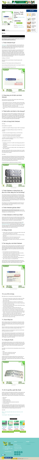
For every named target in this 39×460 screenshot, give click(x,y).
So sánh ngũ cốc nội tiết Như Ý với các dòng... (34, 26)
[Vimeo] (19, 454)
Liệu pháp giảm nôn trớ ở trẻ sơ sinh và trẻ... (33, 19)
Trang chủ (5, 5)
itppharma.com (26, 458)
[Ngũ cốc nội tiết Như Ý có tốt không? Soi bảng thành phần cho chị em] (29, 30)
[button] (36, 5)
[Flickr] (17, 452)
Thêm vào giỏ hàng (5, 431)
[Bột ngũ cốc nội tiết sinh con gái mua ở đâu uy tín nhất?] (29, 23)
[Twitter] (17, 454)
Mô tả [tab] (3, 30)
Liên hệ (4, 7)
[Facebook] (15, 452)
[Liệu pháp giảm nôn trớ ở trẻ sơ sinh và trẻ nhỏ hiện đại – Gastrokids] (29, 19)
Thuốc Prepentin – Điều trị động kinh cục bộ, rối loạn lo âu (11, 414)
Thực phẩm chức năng (26, 5)
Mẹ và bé (32, 5)
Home (3, 10)
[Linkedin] (21, 452)
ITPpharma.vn (29, 444)
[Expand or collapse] (14, 36)
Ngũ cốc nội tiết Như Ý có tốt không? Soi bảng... (34, 30)
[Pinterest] (15, 454)
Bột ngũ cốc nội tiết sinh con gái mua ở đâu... (34, 23)
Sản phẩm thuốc (18, 5)
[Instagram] (19, 452)
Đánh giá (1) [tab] (7, 30)
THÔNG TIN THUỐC (11, 5)
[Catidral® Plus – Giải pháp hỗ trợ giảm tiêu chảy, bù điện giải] (29, 14)
